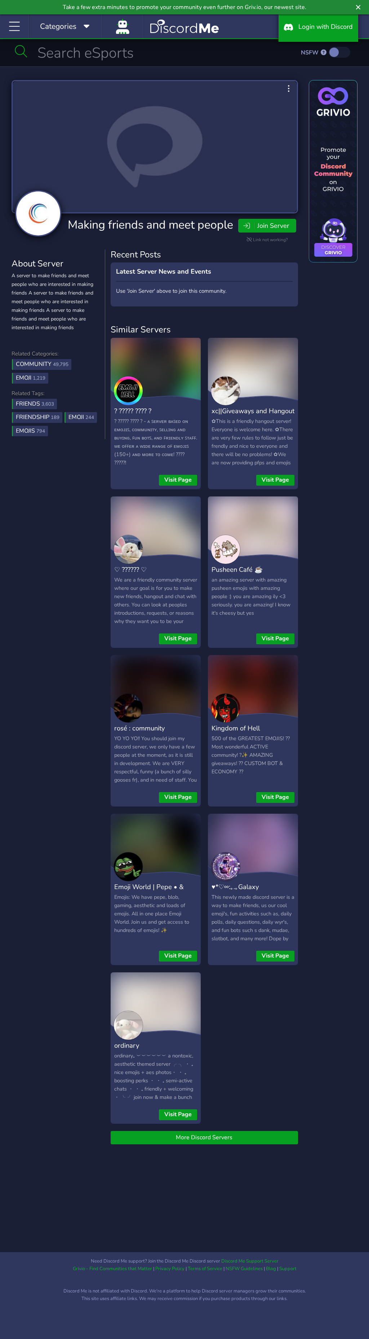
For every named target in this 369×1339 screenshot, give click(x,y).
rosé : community (139, 728)
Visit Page (178, 480)
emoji (81, 417)
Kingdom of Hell (236, 728)
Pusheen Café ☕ (237, 569)
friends (35, 404)
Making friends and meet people (150, 225)
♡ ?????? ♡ (130, 569)
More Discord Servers (204, 1137)
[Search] (21, 51)
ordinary (126, 1045)
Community (42, 364)
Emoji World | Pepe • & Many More (149, 892)
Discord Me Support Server (250, 1261)
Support (288, 1268)
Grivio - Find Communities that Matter (112, 1268)
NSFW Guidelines (244, 1268)
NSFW (310, 53)
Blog (271, 1268)
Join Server (273, 225)
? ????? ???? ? (132, 410)
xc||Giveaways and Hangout (253, 410)
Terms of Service (205, 1268)
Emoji (30, 378)
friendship (37, 417)
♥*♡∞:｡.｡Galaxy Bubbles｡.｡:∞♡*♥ (236, 892)
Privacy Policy (169, 1268)
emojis (30, 431)
